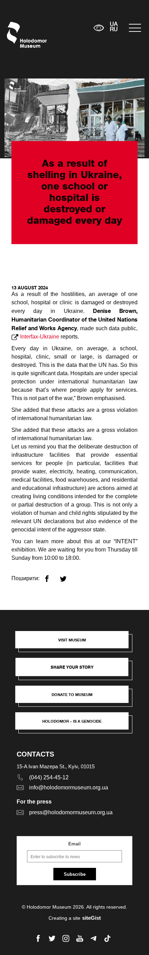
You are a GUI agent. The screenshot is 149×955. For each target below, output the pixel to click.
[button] (75, 643)
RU (114, 29)
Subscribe (75, 874)
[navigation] (135, 28)
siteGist (91, 918)
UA (113, 24)
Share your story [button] (72, 667)
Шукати (66, 27)
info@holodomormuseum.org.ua (68, 787)
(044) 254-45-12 (49, 777)
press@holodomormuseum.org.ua (71, 812)
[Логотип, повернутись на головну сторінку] (20, 35)
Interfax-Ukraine (39, 337)
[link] (75, 698)
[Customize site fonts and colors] (98, 28)
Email (74, 843)
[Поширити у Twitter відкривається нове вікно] (67, 576)
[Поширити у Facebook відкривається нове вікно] (51, 576)
